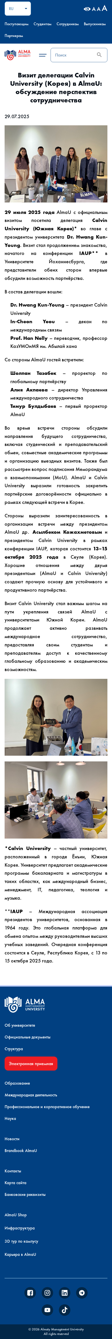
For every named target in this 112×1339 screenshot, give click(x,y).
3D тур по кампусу (21, 1241)
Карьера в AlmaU (20, 1254)
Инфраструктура (20, 1228)
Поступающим (16, 23)
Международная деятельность (31, 1095)
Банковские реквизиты (25, 1194)
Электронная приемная (31, 1064)
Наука (10, 1118)
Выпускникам (95, 23)
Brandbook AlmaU (21, 1150)
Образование (17, 1083)
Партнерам (14, 35)
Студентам (42, 23)
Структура (14, 1049)
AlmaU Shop (16, 1215)
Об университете (20, 1025)
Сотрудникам (68, 23)
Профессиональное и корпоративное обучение (47, 1107)
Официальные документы (28, 1037)
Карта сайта (15, 1183)
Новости (12, 1139)
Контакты (13, 1171)
